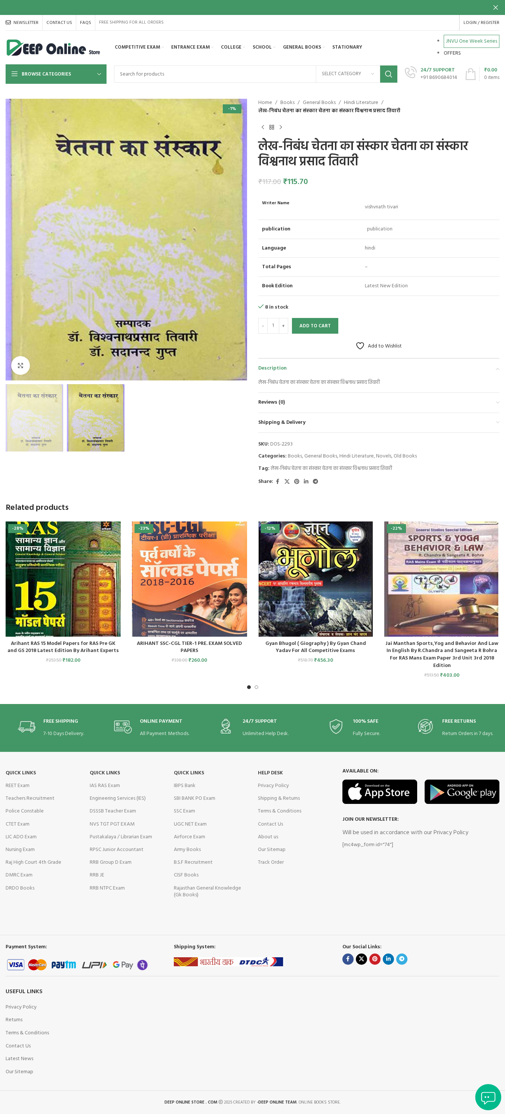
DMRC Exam (19, 875)
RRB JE (97, 875)
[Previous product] (262, 127)
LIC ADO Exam (21, 837)
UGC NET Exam (190, 824)
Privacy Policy (273, 785)
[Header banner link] (252, 7)
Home (265, 103)
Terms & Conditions (279, 811)
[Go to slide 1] (249, 687)
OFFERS (452, 53)
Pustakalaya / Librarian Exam (121, 837)
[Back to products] (271, 127)
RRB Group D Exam (111, 862)
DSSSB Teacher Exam (113, 811)
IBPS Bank (184, 785)
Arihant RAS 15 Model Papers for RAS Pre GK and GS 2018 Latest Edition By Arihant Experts (63, 647)
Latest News (19, 1059)
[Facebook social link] (277, 482)
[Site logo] (54, 47)
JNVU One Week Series (471, 41)
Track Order (271, 862)
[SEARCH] (388, 74)
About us (268, 837)
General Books (319, 103)
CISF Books (186, 875)
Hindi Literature (361, 103)
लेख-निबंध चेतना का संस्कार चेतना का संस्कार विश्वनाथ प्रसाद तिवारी (331, 468)
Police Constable (25, 811)
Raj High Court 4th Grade (33, 862)
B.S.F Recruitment (193, 862)
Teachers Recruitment (30, 798)
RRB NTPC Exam (107, 888)
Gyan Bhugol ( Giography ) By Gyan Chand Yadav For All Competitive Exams (315, 647)
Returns (14, 1020)
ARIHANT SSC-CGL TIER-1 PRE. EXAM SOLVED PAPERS (189, 647)
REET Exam (18, 785)
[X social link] (287, 482)
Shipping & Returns (279, 798)
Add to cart (315, 326)
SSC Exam (184, 811)
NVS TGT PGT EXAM (112, 824)
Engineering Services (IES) (118, 798)
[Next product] (280, 127)
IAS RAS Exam (105, 785)
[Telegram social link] (315, 482)
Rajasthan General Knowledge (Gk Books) (207, 891)
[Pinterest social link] (297, 482)
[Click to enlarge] (20, 365)
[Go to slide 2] (256, 687)
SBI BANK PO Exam (194, 798)
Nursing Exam (20, 849)
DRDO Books (20, 888)
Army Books (187, 849)
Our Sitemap (272, 849)
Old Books (405, 456)
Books (287, 103)
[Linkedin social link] (306, 482)
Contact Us (270, 824)
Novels (383, 456)
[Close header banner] (495, 7)
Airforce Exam (189, 837)
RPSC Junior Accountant (117, 849)
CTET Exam (18, 824)
